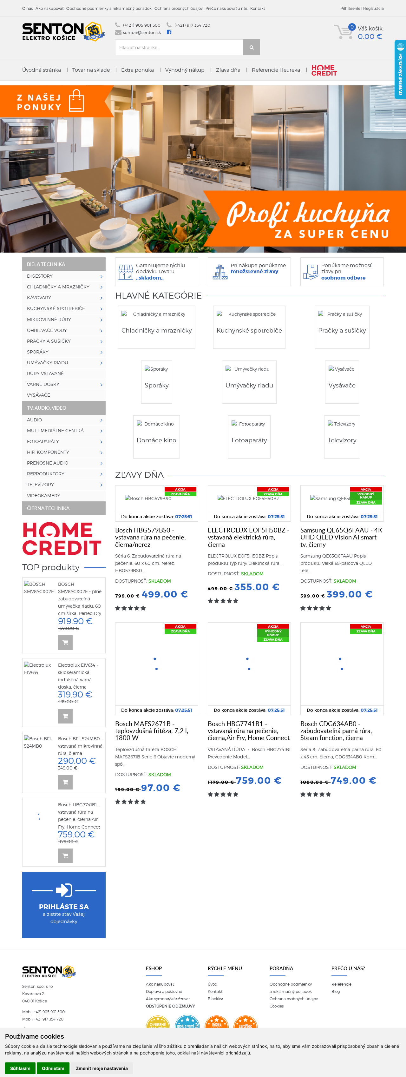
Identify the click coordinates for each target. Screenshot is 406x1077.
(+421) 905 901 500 (141, 25)
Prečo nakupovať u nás (226, 8)
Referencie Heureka (276, 70)
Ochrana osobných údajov (178, 8)
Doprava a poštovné (164, 991)
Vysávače (38, 395)
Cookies (277, 1006)
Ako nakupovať (49, 8)
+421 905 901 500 (49, 1012)
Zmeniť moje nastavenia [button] (102, 1068)
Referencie (341, 984)
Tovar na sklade (91, 70)
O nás (27, 8)
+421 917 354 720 (48, 1019)
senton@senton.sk (142, 32)
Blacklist (215, 999)
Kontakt (257, 8)
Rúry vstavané (45, 373)
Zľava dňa (228, 70)
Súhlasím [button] (20, 1068)
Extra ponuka (137, 70)
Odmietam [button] (53, 1068)
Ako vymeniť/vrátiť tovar (168, 999)
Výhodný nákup (185, 70)
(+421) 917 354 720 (192, 25)
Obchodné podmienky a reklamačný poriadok (109, 8)
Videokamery (43, 495)
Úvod (212, 984)
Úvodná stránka (41, 70)
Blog (335, 991)
